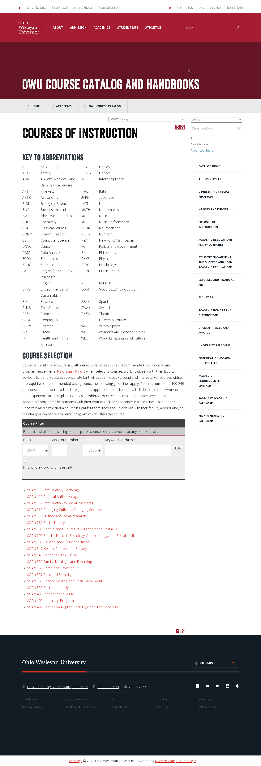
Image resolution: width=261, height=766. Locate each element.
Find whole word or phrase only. (48, 467)
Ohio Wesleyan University (29, 31)
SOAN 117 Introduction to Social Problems (60, 503)
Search (238, 27)
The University (210, 179)
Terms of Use (162, 699)
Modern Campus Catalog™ (175, 760)
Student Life (127, 27)
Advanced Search (203, 150)
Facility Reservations (77, 699)
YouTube (207, 686)
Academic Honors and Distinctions (215, 312)
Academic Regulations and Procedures (216, 242)
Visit (179, 7)
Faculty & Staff (59, 7)
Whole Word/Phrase (199, 144)
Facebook (197, 686)
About (58, 27)
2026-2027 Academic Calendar (213, 400)
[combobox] (146, 119)
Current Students (36, 7)
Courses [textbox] (196, 119)
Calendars (215, 7)
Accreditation (29, 699)
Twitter (217, 686)
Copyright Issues (119, 707)
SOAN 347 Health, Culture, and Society (57, 548)
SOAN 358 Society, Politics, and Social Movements (65, 581)
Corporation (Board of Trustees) (214, 360)
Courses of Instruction (208, 224)
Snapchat (237, 686)
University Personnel (215, 345)
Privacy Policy (162, 707)
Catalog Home (209, 166)
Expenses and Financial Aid (216, 282)
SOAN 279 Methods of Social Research (56, 516)
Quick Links (204, 663)
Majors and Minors (71, 371)
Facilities (206, 297)
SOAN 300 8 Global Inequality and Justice (59, 542)
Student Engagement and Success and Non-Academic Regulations (216, 262)
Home (36, 106)
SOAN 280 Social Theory (46, 522)
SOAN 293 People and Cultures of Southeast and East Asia (72, 529)
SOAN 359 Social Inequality (48, 587)
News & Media (235, 7)
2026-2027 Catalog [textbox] (118, 119)
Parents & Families (108, 7)
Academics (102, 27)
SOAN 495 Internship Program (50, 600)
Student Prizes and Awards (214, 330)
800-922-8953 (108, 686)
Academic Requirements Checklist (209, 380)
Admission (78, 27)
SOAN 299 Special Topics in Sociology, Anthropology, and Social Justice (82, 535)
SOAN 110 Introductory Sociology (53, 490)
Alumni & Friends (82, 7)
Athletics (153, 27)
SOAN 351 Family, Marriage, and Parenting (59, 561)
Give (201, 7)
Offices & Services (32, 707)
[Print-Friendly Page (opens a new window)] (177, 127)
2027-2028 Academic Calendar (213, 418)
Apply (190, 7)
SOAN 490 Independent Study (50, 594)
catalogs (75, 760)
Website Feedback (209, 707)
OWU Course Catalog (105, 106)
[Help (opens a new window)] (182, 127)
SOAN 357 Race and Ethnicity (49, 574)
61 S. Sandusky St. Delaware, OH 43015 (57, 686)
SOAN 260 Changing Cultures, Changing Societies (65, 509)
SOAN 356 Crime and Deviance (50, 568)
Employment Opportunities (81, 707)
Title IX (114, 699)
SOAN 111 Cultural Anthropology (53, 496)
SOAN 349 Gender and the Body (52, 555)
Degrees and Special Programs (214, 194)
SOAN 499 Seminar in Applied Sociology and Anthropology (72, 607)
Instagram (227, 686)
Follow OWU (205, 699)
